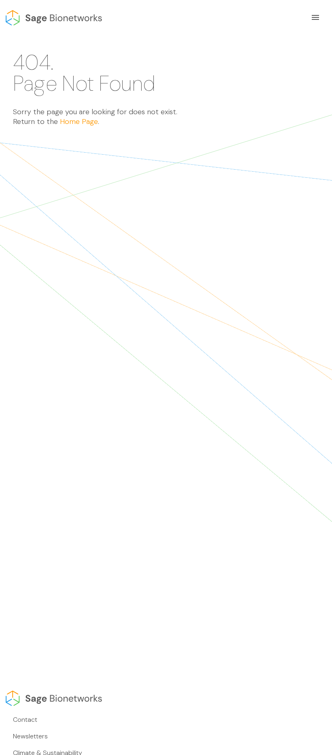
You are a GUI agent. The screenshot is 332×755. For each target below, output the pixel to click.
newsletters (30, 736)
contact (25, 719)
